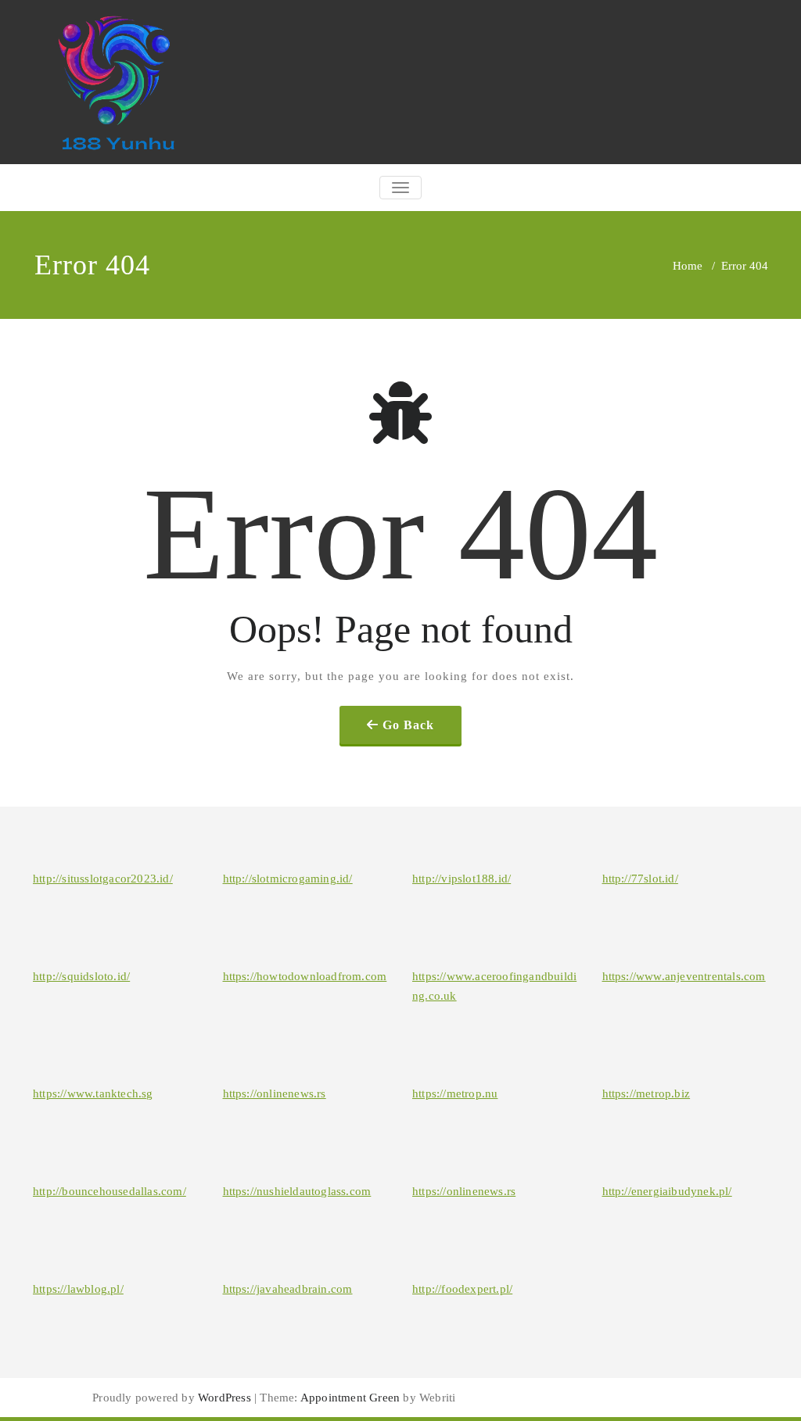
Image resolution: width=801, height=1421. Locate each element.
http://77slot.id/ (640, 878)
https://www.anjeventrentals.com (684, 976)
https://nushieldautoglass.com (297, 1191)
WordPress (224, 1397)
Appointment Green (349, 1397)
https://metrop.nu (454, 1093)
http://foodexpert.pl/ (462, 1289)
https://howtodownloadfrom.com (305, 976)
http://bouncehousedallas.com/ (109, 1191)
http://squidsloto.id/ (81, 976)
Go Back (408, 725)
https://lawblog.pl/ (78, 1289)
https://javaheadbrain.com (288, 1289)
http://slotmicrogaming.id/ (288, 878)
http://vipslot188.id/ (461, 878)
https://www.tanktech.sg (93, 1093)
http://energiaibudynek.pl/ (667, 1191)
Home (687, 266)
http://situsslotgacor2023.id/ (103, 878)
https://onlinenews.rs (274, 1093)
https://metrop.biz (646, 1093)
